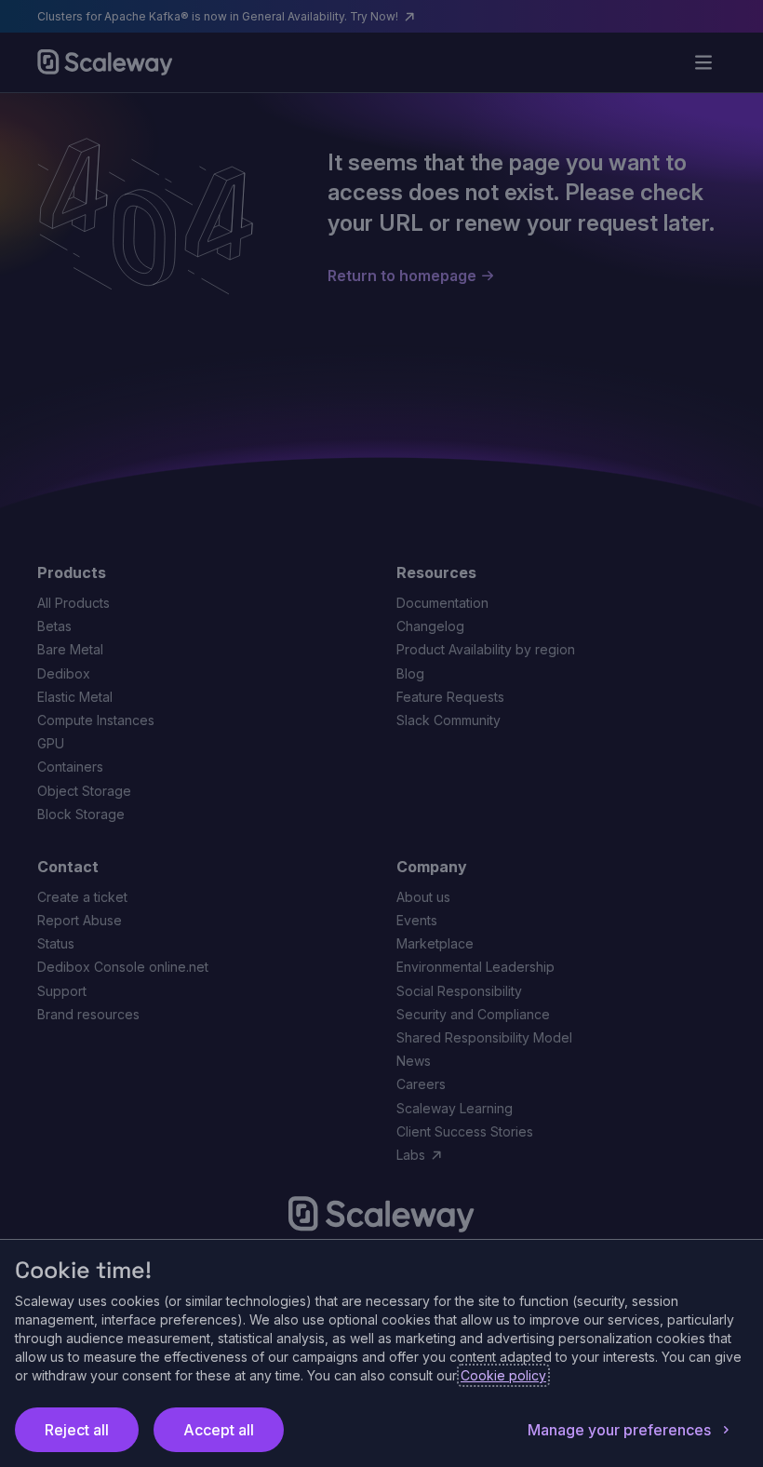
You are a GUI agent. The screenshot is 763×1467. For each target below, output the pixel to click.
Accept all (218, 1429)
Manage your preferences (619, 1429)
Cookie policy (503, 1375)
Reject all (77, 1429)
